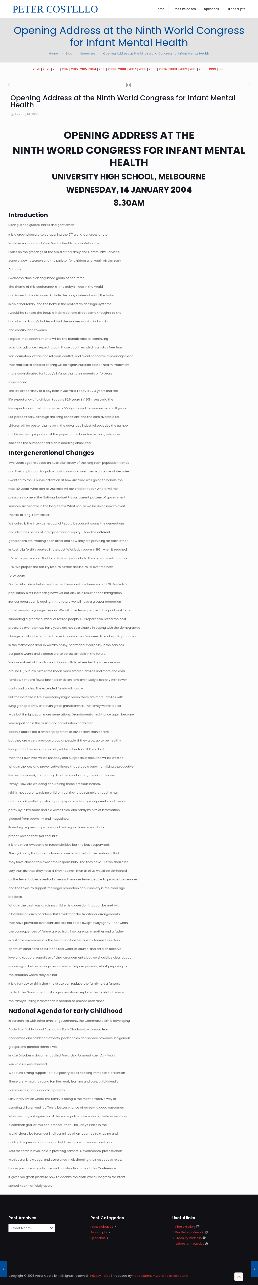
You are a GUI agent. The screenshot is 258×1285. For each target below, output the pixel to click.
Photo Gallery (185, 1226)
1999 (212, 69)
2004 (163, 69)
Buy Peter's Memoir (189, 1232)
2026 (36, 69)
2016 (74, 69)
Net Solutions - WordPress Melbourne (160, 1275)
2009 (112, 69)
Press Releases (102, 1226)
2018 (56, 69)
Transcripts (99, 1232)
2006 (142, 69)
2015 (83, 69)
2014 (92, 69)
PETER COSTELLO (55, 9)
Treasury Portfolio (188, 1238)
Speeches (87, 53)
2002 (183, 69)
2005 (152, 69)
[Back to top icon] (238, 1276)
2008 (122, 69)
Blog (69, 53)
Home (53, 53)
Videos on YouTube (189, 1243)
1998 (222, 69)
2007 (132, 69)
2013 (102, 69)
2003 (173, 69)
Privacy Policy (100, 1275)
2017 (65, 69)
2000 (203, 69)
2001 (192, 69)
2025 (46, 69)
